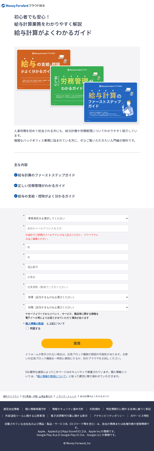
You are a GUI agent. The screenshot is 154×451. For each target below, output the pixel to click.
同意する (35, 328)
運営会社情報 (11, 409)
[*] (77, 213)
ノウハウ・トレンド (66, 396)
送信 (77, 343)
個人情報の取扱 (34, 323)
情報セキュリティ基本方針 (68, 409)
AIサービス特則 (140, 416)
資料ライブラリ (11, 396)
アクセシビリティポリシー (109, 416)
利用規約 (95, 409)
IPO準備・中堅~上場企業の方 (37, 396)
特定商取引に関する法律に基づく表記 (128, 409)
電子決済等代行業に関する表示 (69, 416)
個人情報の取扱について (51, 376)
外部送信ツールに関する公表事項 (25, 416)
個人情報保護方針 (35, 409)
